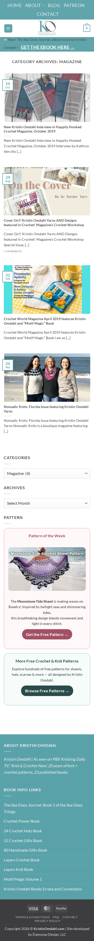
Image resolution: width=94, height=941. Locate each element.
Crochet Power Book (22, 821)
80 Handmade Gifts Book (25, 850)
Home (15, 5)
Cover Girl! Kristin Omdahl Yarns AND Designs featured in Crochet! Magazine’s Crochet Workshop (44, 222)
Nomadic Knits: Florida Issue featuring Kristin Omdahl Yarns (46, 409)
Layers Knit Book (18, 869)
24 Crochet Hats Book (23, 830)
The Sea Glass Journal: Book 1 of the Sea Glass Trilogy (43, 808)
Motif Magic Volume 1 (23, 879)
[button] (8, 28)
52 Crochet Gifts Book (23, 840)
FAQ (56, 917)
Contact (48, 14)
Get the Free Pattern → (47, 634)
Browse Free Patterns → (47, 690)
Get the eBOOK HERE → (48, 47)
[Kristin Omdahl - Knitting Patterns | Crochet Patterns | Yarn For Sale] (47, 28)
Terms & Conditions (32, 917)
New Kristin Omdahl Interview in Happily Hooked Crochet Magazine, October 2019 (42, 129)
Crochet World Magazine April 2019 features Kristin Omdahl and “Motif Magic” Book (45, 321)
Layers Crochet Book (22, 859)
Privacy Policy (48, 921)
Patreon (74, 5)
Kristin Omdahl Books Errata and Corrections (43, 888)
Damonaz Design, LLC (49, 934)
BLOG (54, 5)
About (33, 5)
